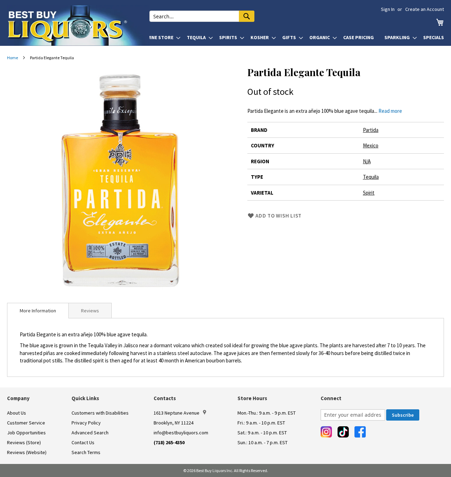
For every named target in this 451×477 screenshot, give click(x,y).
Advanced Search (90, 432)
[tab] (38, 310)
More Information (38, 310)
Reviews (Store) (24, 442)
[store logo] (78, 25)
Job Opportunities (26, 432)
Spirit (369, 192)
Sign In (388, 9)
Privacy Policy (86, 423)
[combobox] (201, 16)
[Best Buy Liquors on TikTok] (343, 432)
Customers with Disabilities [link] (100, 413)
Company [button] (18, 398)
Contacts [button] (165, 398)
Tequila (371, 176)
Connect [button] (331, 398)
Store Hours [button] (252, 398)
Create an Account (424, 9)
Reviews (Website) (27, 452)
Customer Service (26, 423)
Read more (390, 111)
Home (12, 57)
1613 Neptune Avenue (176, 413)
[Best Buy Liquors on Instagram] (326, 432)
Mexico (370, 145)
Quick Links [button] (85, 398)
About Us (16, 413)
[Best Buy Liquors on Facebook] (360, 432)
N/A (367, 161)
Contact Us (83, 442)
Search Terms (86, 452)
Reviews (90, 310)
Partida (370, 130)
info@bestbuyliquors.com (181, 432)
